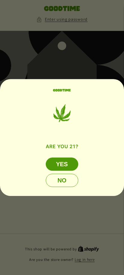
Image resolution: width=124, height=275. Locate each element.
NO (62, 180)
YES (62, 163)
